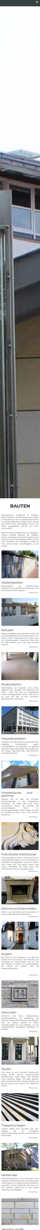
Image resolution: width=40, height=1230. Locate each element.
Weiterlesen (33, 593)
